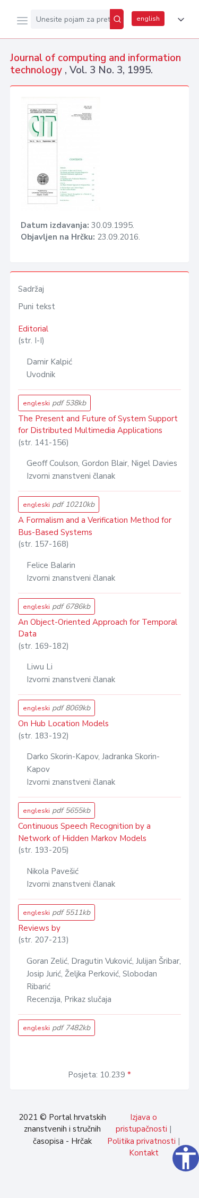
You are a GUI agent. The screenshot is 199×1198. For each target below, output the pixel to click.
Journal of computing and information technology (95, 64)
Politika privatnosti (141, 1141)
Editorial (33, 329)
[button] (179, 20)
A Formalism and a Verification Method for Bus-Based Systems (94, 526)
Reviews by (39, 928)
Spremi (112, 1184)
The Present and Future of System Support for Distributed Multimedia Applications (98, 424)
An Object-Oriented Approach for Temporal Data (97, 628)
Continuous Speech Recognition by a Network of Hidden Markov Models (84, 832)
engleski (54, 403)
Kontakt (144, 1153)
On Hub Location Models (63, 723)
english (148, 18)
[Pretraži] (117, 19)
